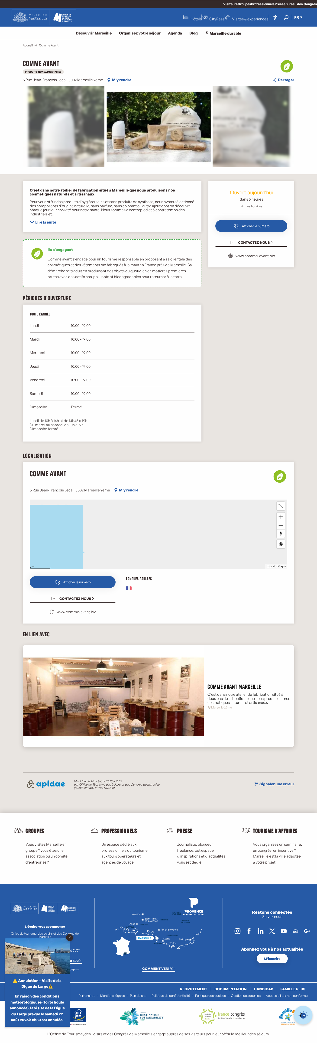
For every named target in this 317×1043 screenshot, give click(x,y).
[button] (286, 17)
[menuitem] (44, 17)
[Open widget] (303, 1015)
